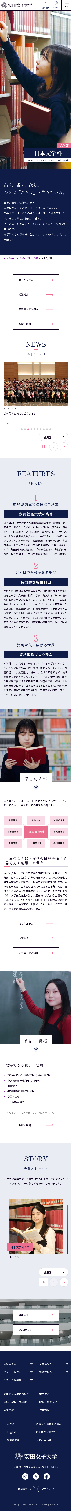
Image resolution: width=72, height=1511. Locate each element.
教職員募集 (13, 1440)
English (12, 1432)
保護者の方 (45, 1371)
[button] (22, 429)
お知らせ (12, 1424)
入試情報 (9, 1410)
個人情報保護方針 (46, 1432)
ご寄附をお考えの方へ (49, 1424)
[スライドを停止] (43, 447)
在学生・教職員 (13, 1379)
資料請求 (45, 8)
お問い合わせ (43, 1440)
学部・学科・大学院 (28, 258)
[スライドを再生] (43, 1282)
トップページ (10, 258)
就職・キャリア (48, 1402)
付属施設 (44, 1410)
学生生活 (44, 1394)
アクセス (56, 7)
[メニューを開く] (67, 5)
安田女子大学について (16, 1394)
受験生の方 (10, 1363)
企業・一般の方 (13, 1371)
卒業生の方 (45, 1363)
